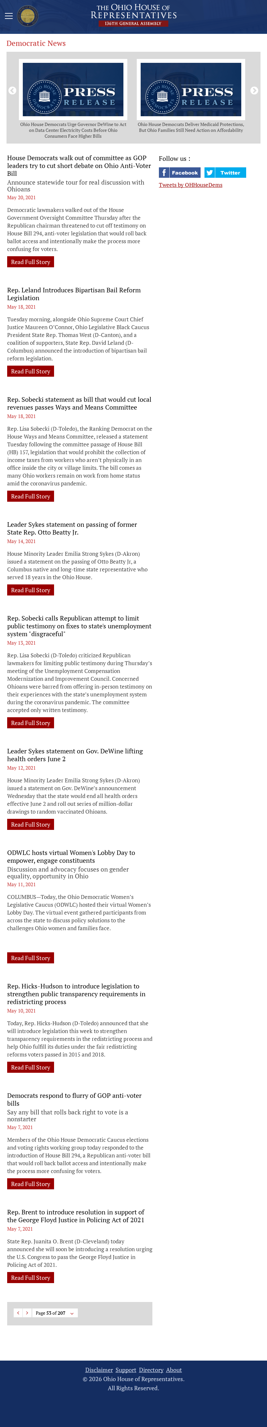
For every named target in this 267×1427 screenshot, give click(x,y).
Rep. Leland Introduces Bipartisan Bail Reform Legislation (74, 294)
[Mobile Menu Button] (9, 17)
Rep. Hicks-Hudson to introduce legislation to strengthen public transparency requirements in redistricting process (76, 994)
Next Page (27, 1312)
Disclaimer (99, 1369)
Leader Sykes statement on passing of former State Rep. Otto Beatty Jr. (72, 528)
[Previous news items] (11, 89)
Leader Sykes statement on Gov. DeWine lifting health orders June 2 (75, 755)
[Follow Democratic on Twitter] (225, 175)
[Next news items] (253, 89)
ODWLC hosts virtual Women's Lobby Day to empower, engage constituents (71, 856)
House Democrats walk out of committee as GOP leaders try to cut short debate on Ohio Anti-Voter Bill (79, 165)
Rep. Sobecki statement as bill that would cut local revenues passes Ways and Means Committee (79, 403)
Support (126, 1369)
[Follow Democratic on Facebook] (180, 175)
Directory (151, 1369)
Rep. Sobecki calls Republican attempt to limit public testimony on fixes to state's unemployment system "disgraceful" (79, 626)
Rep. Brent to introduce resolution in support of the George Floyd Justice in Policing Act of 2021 (76, 1216)
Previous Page (18, 1312)
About (174, 1369)
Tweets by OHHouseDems (190, 185)
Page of (50, 1313)
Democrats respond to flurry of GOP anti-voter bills (74, 1099)
